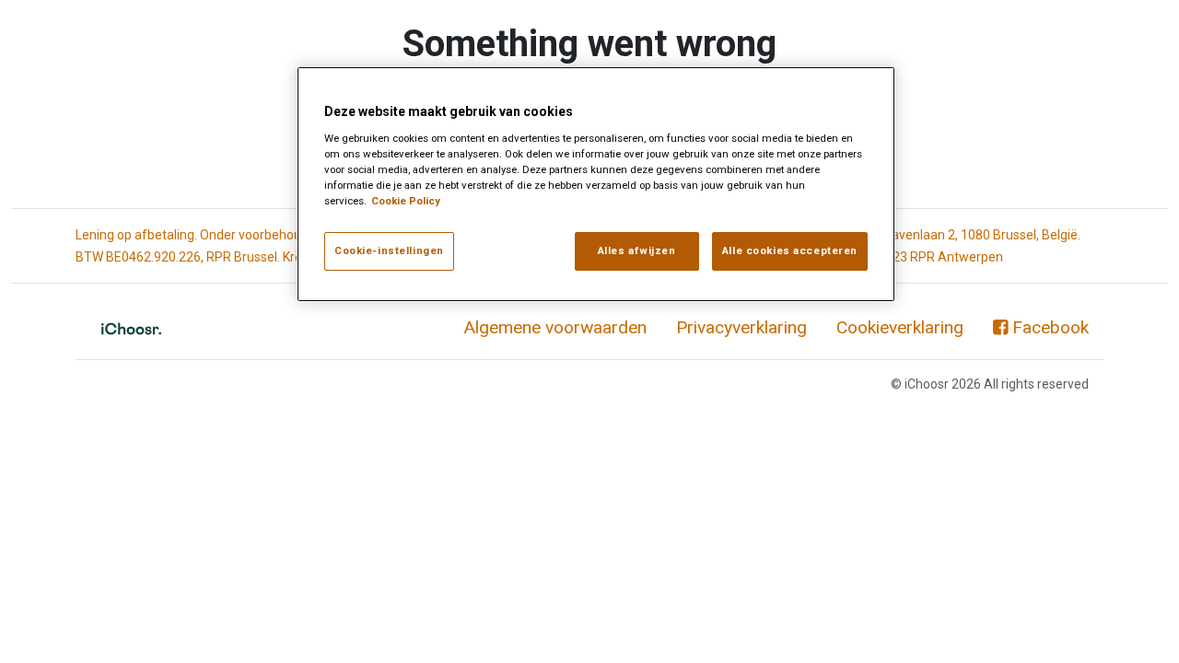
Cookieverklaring (899, 327)
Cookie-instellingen (389, 250)
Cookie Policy (405, 200)
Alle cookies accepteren (790, 250)
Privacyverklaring (741, 327)
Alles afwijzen (637, 250)
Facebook (1050, 327)
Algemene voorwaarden (555, 327)
